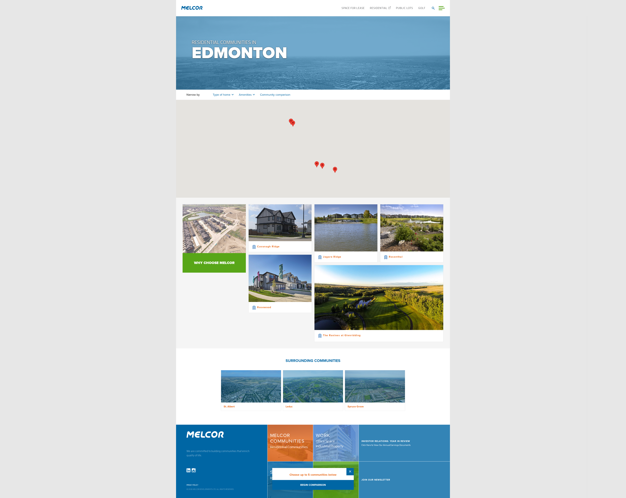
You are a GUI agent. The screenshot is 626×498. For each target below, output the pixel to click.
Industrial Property (329, 446)
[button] (335, 170)
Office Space (325, 441)
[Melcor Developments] (191, 8)
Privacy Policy (192, 485)
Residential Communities (289, 447)
